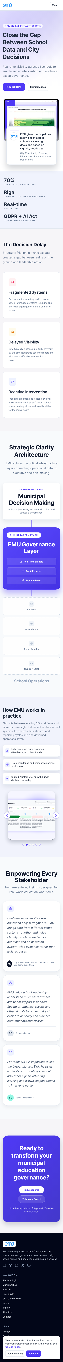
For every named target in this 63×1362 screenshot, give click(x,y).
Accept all (33, 1353)
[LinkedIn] (4, 1265)
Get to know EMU (12, 1298)
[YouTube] (29, 1265)
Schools (7, 1289)
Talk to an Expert (31, 1199)
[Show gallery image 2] (27, 845)
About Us (7, 1312)
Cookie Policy (12, 1346)
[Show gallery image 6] (40, 845)
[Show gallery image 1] (23, 845)
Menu (55, 5)
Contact (7, 1316)
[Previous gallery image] (7, 815)
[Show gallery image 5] (36, 845)
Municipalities (38, 87)
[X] (23, 1265)
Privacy (6, 1331)
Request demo (14, 86)
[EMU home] (7, 5)
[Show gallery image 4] (33, 845)
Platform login (10, 1280)
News (6, 1303)
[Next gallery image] (56, 815)
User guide (8, 1294)
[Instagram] (16, 1265)
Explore (6, 1307)
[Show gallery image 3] (30, 845)
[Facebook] (10, 1265)
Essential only (15, 1353)
